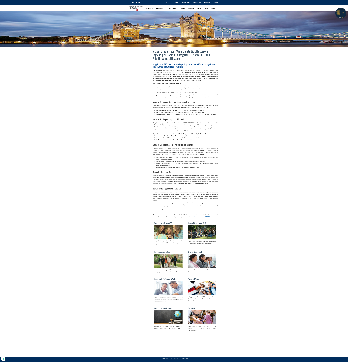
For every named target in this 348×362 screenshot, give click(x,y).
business (191, 8)
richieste (175, 358)
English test (207, 2)
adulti (183, 8)
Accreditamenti (185, 2)
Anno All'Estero (172, 8)
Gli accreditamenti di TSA (202, 217)
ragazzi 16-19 (160, 8)
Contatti (215, 2)
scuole (213, 8)
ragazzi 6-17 (149, 8)
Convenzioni (174, 2)
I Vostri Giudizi (197, 2)
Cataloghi (185, 358)
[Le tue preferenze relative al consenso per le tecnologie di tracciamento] (3, 359)
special (199, 8)
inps (206, 8)
